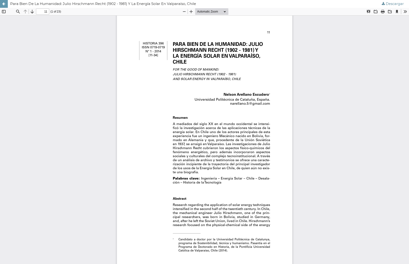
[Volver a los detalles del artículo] (4, 4)
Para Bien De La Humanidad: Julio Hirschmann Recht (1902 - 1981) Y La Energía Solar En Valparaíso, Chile (103, 3)
